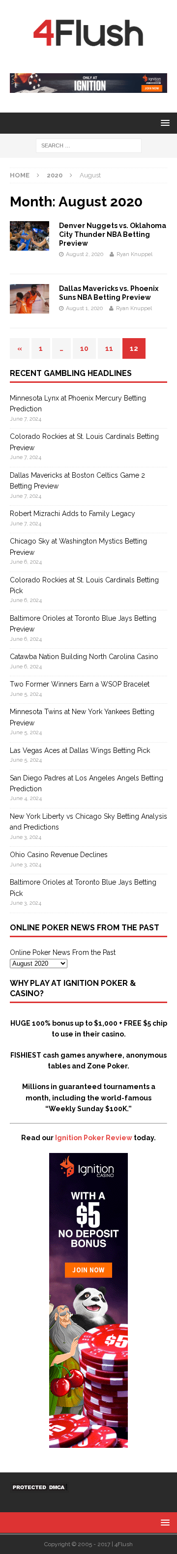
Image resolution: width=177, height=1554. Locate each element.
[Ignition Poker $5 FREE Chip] (88, 1442)
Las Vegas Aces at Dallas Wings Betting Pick (80, 750)
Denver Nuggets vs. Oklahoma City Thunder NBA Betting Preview (112, 234)
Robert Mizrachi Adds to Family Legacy (72, 514)
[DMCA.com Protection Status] (39, 1487)
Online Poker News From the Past (63, 952)
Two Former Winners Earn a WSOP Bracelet (79, 684)
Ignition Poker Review (93, 1138)
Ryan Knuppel (134, 254)
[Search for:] (89, 145)
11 (109, 348)
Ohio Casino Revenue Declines (59, 855)
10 (84, 348)
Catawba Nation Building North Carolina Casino (84, 657)
